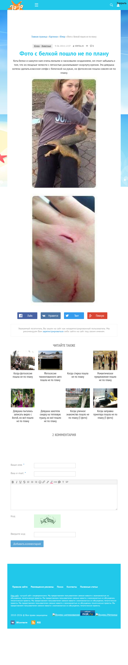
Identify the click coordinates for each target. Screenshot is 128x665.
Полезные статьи (89, 587)
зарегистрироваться (53, 331)
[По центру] (32, 482)
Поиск (60, 587)
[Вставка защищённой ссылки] (48, 482)
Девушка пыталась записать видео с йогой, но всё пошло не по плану (23, 416)
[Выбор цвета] (51, 482)
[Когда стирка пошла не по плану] (78, 360)
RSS (39, 622)
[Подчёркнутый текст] (20, 482)
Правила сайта (20, 587)
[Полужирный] (13, 482)
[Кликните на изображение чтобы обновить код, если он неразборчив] (47, 527)
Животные (46, 46)
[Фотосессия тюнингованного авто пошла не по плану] (50, 360)
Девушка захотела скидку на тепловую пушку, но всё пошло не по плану (50, 416)
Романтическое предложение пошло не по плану (105, 376)
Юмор (37, 46)
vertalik (79, 46)
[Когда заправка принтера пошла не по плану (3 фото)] (105, 398)
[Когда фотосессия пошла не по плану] (23, 360)
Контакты (72, 587)
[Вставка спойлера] (67, 482)
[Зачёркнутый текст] (24, 482)
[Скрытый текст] (55, 482)
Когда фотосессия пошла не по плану (23, 375)
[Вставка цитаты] (59, 482)
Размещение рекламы (42, 587)
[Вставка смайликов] (40, 482)
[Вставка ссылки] (44, 482)
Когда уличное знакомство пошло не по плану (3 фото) (77, 414)
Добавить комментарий (27, 544)
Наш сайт (15, 596)
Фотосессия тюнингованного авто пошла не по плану (50, 376)
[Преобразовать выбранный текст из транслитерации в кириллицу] (63, 482)
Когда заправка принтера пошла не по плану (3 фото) (105, 414)
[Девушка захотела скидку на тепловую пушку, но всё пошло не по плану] (50, 398)
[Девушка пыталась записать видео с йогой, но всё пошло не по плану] (23, 398)
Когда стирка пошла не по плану (77, 375)
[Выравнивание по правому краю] (36, 482)
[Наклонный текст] (16, 482)
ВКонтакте (21, 622)
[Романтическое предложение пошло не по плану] (105, 360)
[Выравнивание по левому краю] (28, 482)
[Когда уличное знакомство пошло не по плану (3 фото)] (78, 398)
